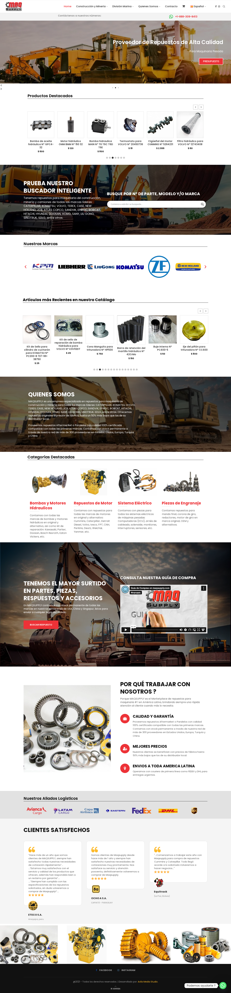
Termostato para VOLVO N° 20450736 (70, 142)
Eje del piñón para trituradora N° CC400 (131, 348)
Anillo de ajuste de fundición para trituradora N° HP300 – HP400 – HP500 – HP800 (162, 353)
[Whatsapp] (222, 985)
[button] (112, 87)
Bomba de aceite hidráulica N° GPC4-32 (190, 144)
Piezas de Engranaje (181, 503)
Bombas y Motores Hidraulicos (48, 506)
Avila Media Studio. (148, 981)
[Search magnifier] (202, 204)
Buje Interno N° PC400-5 (100, 348)
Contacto (171, 6)
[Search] (224, 6)
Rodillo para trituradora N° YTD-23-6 (194, 350)
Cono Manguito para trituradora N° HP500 (37, 348)
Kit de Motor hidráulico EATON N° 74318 (160, 144)
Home (67, 6)
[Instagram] (219, 6)
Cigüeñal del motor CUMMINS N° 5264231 (100, 142)
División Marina (122, 6)
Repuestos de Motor (93, 503)
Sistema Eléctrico (135, 503)
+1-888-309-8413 (186, 16)
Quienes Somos (148, 6)
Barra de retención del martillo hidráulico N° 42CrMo (68, 351)
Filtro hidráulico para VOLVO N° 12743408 (130, 142)
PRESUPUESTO (115, 57)
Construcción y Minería (91, 6)
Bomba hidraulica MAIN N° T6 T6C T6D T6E (41, 144)
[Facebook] (216, 6)
